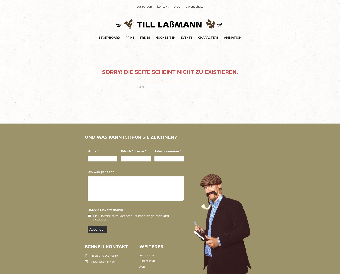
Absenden (97, 229)
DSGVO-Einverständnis (106, 210)
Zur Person (144, 6)
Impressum (146, 255)
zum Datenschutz (124, 216)
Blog (177, 6)
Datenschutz (194, 6)
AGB (142, 266)
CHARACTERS (208, 37)
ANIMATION (232, 37)
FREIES (145, 37)
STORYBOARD (109, 37)
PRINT (130, 37)
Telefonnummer (168, 151)
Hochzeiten (165, 37)
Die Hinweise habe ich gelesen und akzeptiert (131, 217)
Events (187, 37)
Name (93, 151)
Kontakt (163, 6)
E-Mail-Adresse (133, 151)
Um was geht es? (101, 172)
